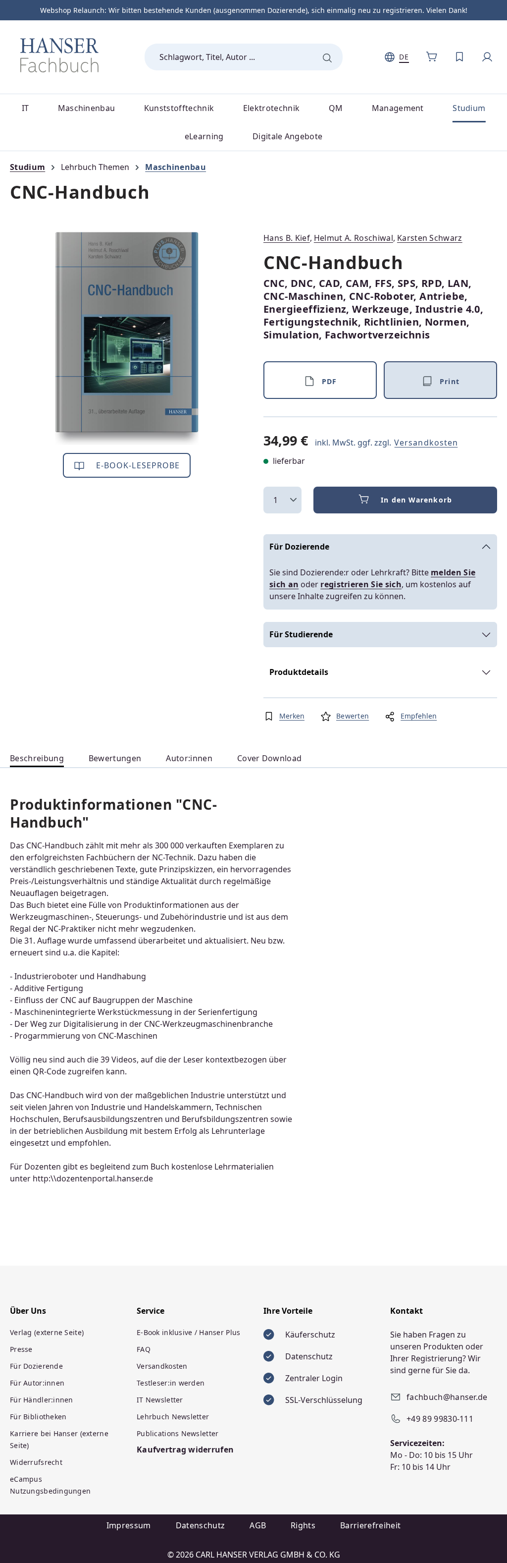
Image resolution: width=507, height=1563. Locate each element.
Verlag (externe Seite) (47, 1332)
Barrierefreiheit (370, 1525)
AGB (258, 1525)
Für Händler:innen (41, 1399)
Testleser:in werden (170, 1383)
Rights (303, 1525)
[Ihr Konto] (487, 57)
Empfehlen (419, 716)
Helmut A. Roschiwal (353, 237)
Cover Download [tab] (269, 758)
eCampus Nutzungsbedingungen (50, 1485)
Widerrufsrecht (36, 1462)
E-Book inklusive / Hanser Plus (188, 1332)
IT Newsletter (160, 1399)
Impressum (128, 1525)
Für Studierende (301, 634)
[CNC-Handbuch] (127, 338)
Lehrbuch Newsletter (173, 1416)
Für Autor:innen (37, 1383)
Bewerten (352, 716)
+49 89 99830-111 (439, 1418)
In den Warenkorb (416, 499)
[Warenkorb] (432, 57)
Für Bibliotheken (38, 1416)
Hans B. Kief (286, 237)
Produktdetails (298, 672)
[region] (127, 338)
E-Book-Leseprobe (137, 465)
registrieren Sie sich (361, 584)
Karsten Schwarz (429, 237)
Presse (21, 1349)
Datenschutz (200, 1525)
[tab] (37, 758)
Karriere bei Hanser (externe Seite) (59, 1439)
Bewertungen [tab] (115, 758)
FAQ (144, 1349)
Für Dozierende (299, 546)
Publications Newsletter (177, 1433)
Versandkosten (426, 442)
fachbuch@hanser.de (447, 1397)
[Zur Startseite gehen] (59, 55)
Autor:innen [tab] (189, 758)
